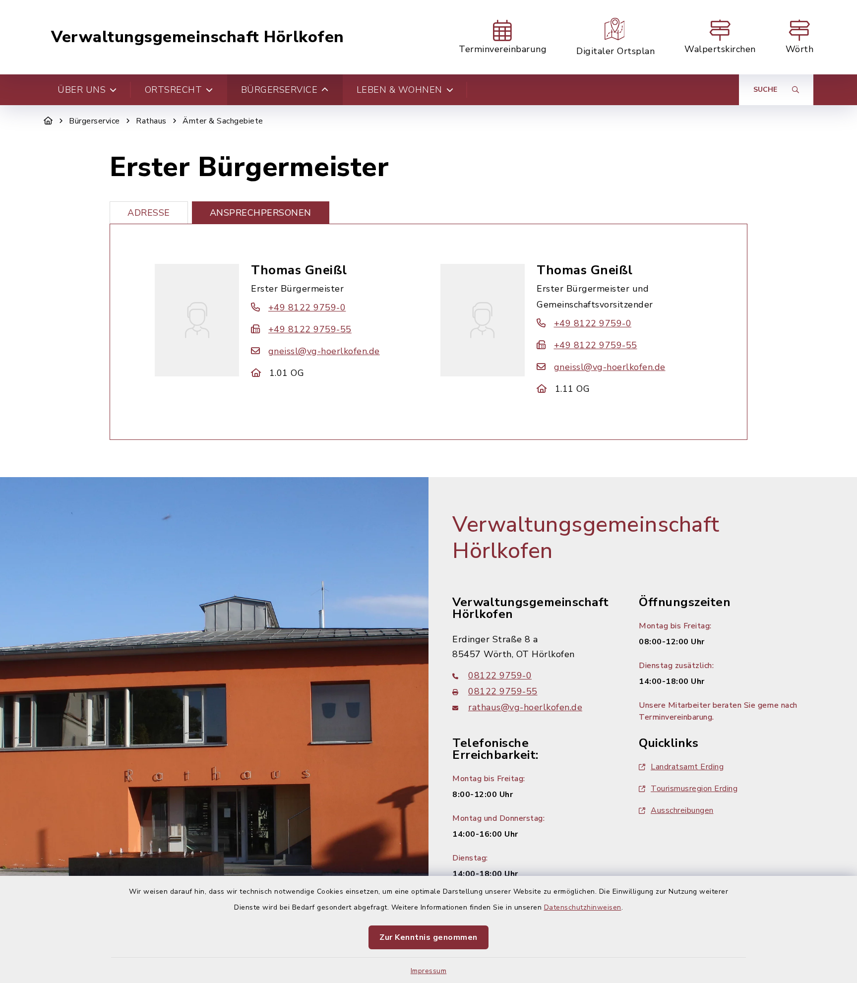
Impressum (429, 971)
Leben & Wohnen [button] (399, 90)
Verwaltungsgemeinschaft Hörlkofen (197, 37)
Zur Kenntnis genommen (428, 937)
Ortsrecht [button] (173, 90)
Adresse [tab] (148, 213)
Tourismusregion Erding (694, 788)
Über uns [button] (82, 90)
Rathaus (151, 121)
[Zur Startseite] (48, 121)
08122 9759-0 (500, 675)
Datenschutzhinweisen (582, 907)
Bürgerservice (94, 121)
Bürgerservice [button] (279, 90)
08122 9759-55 (503, 691)
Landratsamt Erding (687, 766)
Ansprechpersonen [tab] (260, 213)
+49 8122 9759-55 (310, 329)
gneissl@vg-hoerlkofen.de (324, 351)
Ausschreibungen (682, 810)
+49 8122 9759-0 (307, 307)
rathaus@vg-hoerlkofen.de (525, 707)
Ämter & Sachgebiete (223, 121)
